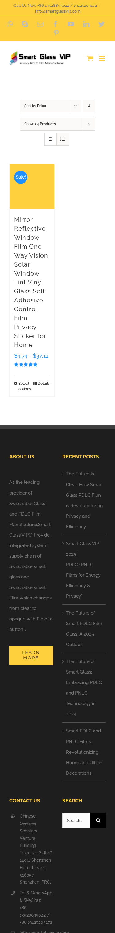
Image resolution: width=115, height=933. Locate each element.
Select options (24, 386)
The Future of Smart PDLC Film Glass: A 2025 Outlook (84, 628)
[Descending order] (89, 106)
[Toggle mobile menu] (102, 58)
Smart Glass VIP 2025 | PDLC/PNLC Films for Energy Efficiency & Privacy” (83, 570)
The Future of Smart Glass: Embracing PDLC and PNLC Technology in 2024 (84, 688)
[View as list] (63, 139)
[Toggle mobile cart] (90, 58)
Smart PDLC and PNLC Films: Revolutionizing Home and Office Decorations (84, 752)
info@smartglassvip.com (57, 11)
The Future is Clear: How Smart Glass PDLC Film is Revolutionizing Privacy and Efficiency (84, 500)
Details (44, 383)
